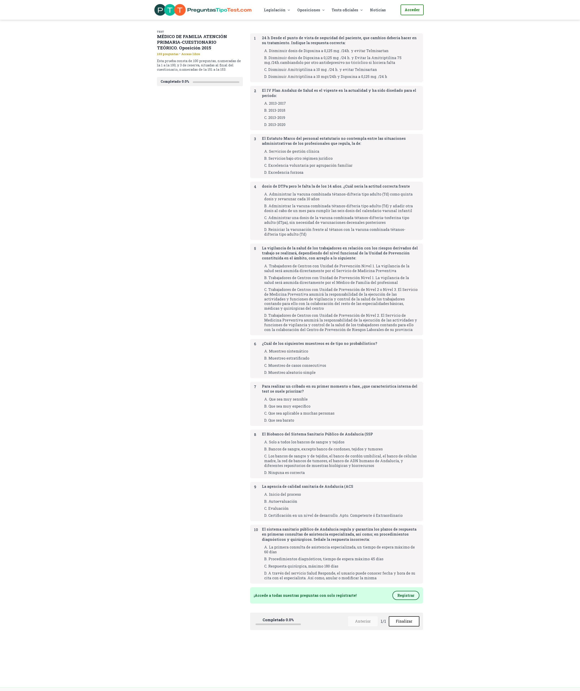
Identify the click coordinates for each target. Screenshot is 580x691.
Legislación (274, 9)
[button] (287, 10)
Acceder (412, 9)
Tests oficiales (345, 9)
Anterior (363, 621)
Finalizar (404, 621)
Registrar (405, 595)
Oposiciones (308, 9)
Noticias (378, 9)
